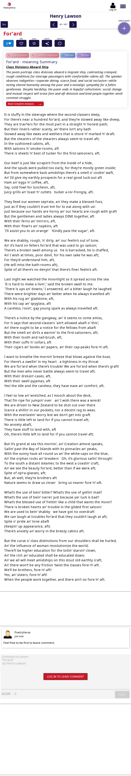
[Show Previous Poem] (53, 24)
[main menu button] (124, 6)
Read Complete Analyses (21, 103)
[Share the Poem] (47, 43)
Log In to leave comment (65, 676)
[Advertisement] (65, 609)
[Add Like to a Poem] (21, 43)
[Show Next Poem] (73, 24)
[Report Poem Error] (60, 43)
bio (4, 24)
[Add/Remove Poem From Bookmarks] (34, 43)
